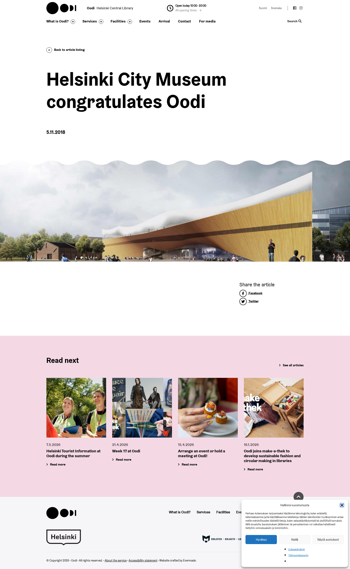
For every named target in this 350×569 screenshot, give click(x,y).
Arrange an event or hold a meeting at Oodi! (201, 453)
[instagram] (301, 8)
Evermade (189, 560)
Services (89, 21)
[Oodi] (61, 512)
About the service (116, 560)
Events (144, 21)
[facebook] (294, 8)
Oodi (61, 8)
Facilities (118, 21)
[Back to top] (298, 497)
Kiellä (294, 539)
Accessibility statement (143, 560)
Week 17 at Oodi (126, 451)
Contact (184, 21)
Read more (57, 464)
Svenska (276, 8)
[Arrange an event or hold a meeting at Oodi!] (208, 408)
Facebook (255, 293)
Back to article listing (69, 50)
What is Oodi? (57, 21)
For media (207, 21)
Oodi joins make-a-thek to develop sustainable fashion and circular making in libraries (272, 455)
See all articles (293, 365)
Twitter (253, 301)
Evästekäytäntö (296, 549)
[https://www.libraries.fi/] (224, 539)
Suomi (263, 8)
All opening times (186, 10)
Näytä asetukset (328, 539)
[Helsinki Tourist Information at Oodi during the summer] (76, 408)
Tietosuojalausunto (298, 555)
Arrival (164, 21)
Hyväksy (261, 539)
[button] (342, 505)
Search (292, 21)
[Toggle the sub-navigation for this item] (71, 21)
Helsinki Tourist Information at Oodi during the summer (73, 453)
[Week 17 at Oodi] (142, 408)
